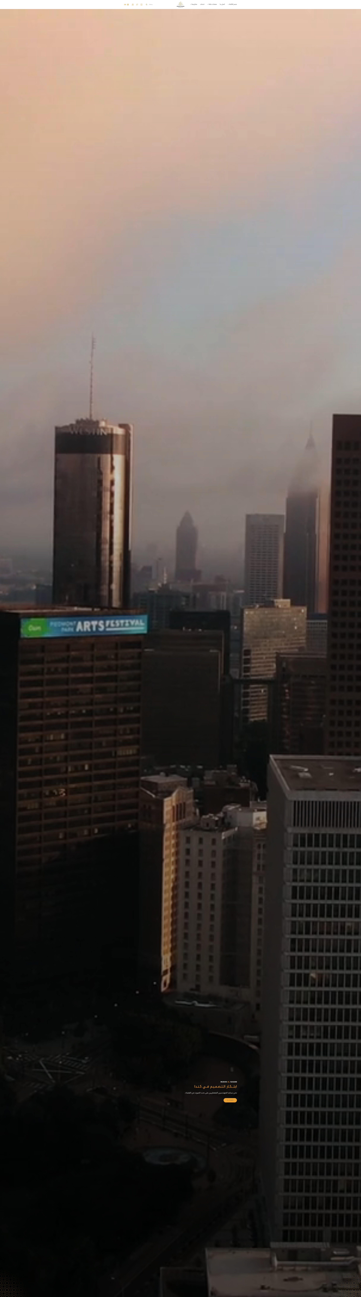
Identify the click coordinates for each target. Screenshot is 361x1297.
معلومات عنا (230, 1100)
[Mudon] (180, 5)
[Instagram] (141, 4)
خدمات (202, 4)
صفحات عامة (213, 4)
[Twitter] (137, 4)
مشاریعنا (194, 4)
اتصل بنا (222, 4)
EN (125, 5)
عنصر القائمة (233, 4)
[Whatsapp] (133, 4)
